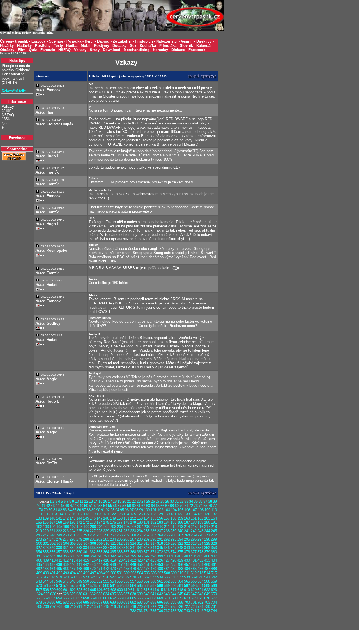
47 (72, 506)
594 (200, 585)
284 (113, 539)
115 (67, 514)
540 (200, 577)
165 (39, 522)
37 (205, 501)
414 (79, 560)
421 (126, 560)
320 (173, 543)
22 (134, 501)
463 (46, 569)
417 (99, 560)
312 (120, 543)
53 (100, 506)
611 (133, 590)
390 (99, 556)
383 (52, 556)
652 (46, 598)
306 (79, 543)
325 (207, 543)
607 (106, 590)
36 (200, 501)
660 (99, 598)
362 (93, 552)
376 (187, 552)
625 (46, 594)
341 (133, 548)
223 (66, 531)
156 (160, 518)
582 (120, 585)
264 (160, 535)
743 (207, 611)
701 (194, 602)
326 (214, 543)
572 (52, 585)
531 (140, 577)
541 (207, 577)
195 (59, 527)
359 (72, 552)
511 (187, 573)
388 (86, 556)
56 (115, 506)
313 (126, 543)
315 (140, 543)
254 (93, 535)
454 (167, 564)
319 (167, 543)
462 (39, 569)
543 (39, 581)
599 (53, 590)
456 (180, 564)
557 (133, 581)
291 (160, 539)
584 (133, 585)
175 (106, 522)
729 (200, 606)
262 (146, 535)
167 (52, 522)
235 (146, 531)
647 (194, 594)
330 (59, 548)
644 (173, 594)
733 (140, 611)
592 (187, 585)
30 (172, 501)
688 (106, 602)
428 (173, 560)
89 (93, 510)
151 (126, 518)
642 (160, 594)
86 (79, 510)
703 (207, 602)
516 (39, 577)
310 (106, 543)
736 (160, 611)
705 (39, 606)
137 (214, 514)
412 (66, 560)
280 (86, 539)
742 (200, 611)
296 (194, 539)
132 (180, 514)
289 (146, 539)
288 (140, 539)
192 (39, 527)
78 (41, 510)
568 (207, 581)
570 (39, 585)
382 (46, 556)
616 (167, 590)
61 (139, 506)
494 (73, 573)
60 (134, 506)
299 (214, 539)
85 (74, 510)
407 (214, 556)
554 (113, 581)
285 (120, 539)
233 (133, 531)
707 (53, 606)
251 (72, 535)
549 (79, 581)
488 (214, 569)
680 (52, 602)
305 (73, 543)
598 (46, 590)
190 (207, 522)
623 (214, 590)
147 (99, 518)
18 (115, 501)
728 (194, 606)
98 (136, 510)
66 (162, 506)
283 (106, 539)
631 (86, 594)
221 (52, 531)
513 (200, 573)
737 (167, 611)
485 (194, 569)
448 (126, 564)
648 (200, 594)
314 (133, 543)
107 (194, 510)
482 (173, 569)
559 (146, 581)
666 (140, 598)
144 (79, 518)
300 (39, 543)
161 (194, 518)
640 (146, 594)
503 (133, 573)
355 (46, 552)
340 (126, 548)
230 (113, 531)
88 (89, 510)
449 (133, 564)
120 (99, 514)
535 (167, 577)
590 (173, 585)
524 (93, 577)
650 (214, 594)
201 (100, 527)
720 (140, 606)
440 (72, 564)
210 (160, 527)
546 (59, 581)
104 (174, 510)
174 (99, 522)
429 (180, 560)
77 (215, 506)
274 (46, 539)
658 (86, 598)
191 (214, 522)
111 (41, 514)
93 (112, 510)
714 (99, 606)
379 (207, 552)
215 (194, 527)
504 (140, 573)
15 (100, 501)
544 (46, 581)
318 (160, 543)
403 (187, 556)
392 (113, 556)
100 (147, 510)
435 (39, 564)
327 (39, 548)
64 (153, 506)
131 (173, 514)
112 (47, 514)
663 (120, 598)
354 (39, 552)
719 (133, 606)
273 (39, 539)
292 (167, 539)
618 (180, 590)
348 (180, 548)
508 (167, 573)
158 (173, 518)
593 (194, 585)
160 (187, 518)
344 (153, 548)
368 (133, 552)
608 (113, 590)
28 (162, 501)
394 (126, 556)
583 (126, 585)
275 (52, 539)
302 (53, 543)
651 (39, 598)
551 (93, 581)
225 (79, 531)
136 (207, 514)
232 (126, 531)
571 (46, 585)
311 (113, 543)
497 (93, 573)
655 (66, 598)
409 (46, 560)
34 (191, 501)
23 (139, 501)
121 (106, 514)
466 (66, 569)
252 (79, 535)
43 (53, 506)
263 (153, 535)
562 (167, 581)
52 (96, 506)
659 (93, 598)
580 (106, 585)
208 (147, 527)
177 (120, 522)
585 (140, 585)
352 (207, 548)
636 (120, 594)
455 (173, 564)
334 (86, 548)
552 (99, 581)
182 (153, 522)
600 (59, 590)
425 (153, 560)
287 (133, 539)
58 (124, 506)
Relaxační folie (14, 91)
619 (187, 590)
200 (93, 527)
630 (79, 594)
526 (106, 577)
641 (153, 594)
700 (187, 602)
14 (96, 501)
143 (72, 518)
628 (66, 594)
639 (140, 594)
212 (173, 527)
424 (146, 560)
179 (133, 522)
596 (214, 585)
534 (160, 577)
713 (93, 606)
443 (93, 564)
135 (200, 514)
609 (120, 590)
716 (113, 606)
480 (160, 569)
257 (113, 535)
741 (194, 611)
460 (207, 564)
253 (86, 535)
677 (214, 598)
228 (99, 531)
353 (214, 548)
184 (167, 522)
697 (167, 602)
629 (72, 594)
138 (39, 518)
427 (167, 560)
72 (191, 506)
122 (113, 514)
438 (59, 564)
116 (73, 514)
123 (120, 514)
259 (126, 535)
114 (60, 514)
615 (160, 590)
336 (99, 548)
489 (39, 573)
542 (214, 577)
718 (126, 606)
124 (126, 514)
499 (106, 573)
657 (79, 598)
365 (113, 552)
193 (46, 527)
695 (153, 602)
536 (173, 577)
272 (214, 535)
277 (66, 539)
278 (72, 539)
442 (86, 564)
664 (126, 598)
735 (153, 611)
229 (106, 531)
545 (52, 581)
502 (127, 573)
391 (106, 556)
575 (72, 585)
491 (53, 573)
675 (200, 598)
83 (65, 510)
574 (66, 585)
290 (153, 539)
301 (46, 543)
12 (86, 501)
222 (59, 531)
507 (160, 573)
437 (52, 564)
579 (99, 585)
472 (106, 569)
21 (129, 501)
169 (66, 522)
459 (200, 564)
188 (194, 522)
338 (113, 548)
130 (167, 514)
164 (214, 518)
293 (173, 539)
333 (79, 548)
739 (180, 611)
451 (146, 564)
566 (194, 581)
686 (93, 602)
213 (180, 527)
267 (180, 535)
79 (46, 510)
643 (167, 594)
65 (158, 506)
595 (207, 585)
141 (59, 518)
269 (194, 535)
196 (66, 527)
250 (66, 535)
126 (140, 514)
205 (127, 527)
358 (66, 552)
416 (93, 560)
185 (173, 522)
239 (173, 531)
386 (72, 556)
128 (153, 514)
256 (106, 535)
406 (207, 556)
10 (77, 501)
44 (57, 506)
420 (120, 560)
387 (79, 556)
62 (143, 506)
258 (120, 535)
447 (120, 564)
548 (72, 581)
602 (73, 590)
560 (153, 581)
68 (172, 506)
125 (133, 514)
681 (59, 602)
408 (39, 560)
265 (167, 535)
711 (79, 606)
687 (99, 602)
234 (140, 531)
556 (126, 581)
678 (39, 602)
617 (173, 590)
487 (207, 569)
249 (59, 535)
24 (143, 501)
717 (120, 606)
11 (81, 501)
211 (167, 527)
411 (59, 560)
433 (207, 560)
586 (146, 585)
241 (187, 531)
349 (187, 548)
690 (120, 602)
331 (66, 548)
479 (153, 569)
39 (215, 501)
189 (200, 522)
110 (214, 510)
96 (127, 510)
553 (106, 581)
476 (133, 569)
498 (100, 573)
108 (201, 510)
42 (48, 506)
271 (207, 535)
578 (93, 585)
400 (167, 556)
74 (200, 506)
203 (113, 527)
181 (146, 522)
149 (113, 518)
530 (133, 577)
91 (103, 510)
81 (55, 510)
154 (146, 518)
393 (120, 556)
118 (86, 514)
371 (153, 552)
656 (72, 598)
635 (113, 594)
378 (200, 552)
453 (160, 564)
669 (160, 598)
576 (79, 585)
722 (153, 606)
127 (146, 514)
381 (39, 556)
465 (59, 569)
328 (46, 548)
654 (59, 598)
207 (140, 527)
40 (38, 506)
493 (66, 573)
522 (79, 577)
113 (54, 514)
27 (158, 501)
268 (187, 535)
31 (177, 501)
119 (93, 514)
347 (173, 548)
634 (106, 594)
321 (180, 543)
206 (133, 527)
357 (59, 552)
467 (72, 569)
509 (174, 573)
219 (39, 531)
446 (113, 564)
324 (200, 543)
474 (120, 569)
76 (210, 506)
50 (86, 506)
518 (52, 577)
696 (160, 602)
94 (117, 510)
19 (119, 501)
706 (46, 606)
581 (113, 585)
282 (99, 539)
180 (140, 522)
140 (52, 518)
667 (146, 598)
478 (146, 569)
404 (194, 556)
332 (72, 548)
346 (167, 548)
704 (214, 602)
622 (207, 590)
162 (200, 518)
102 (160, 510)
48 (77, 506)
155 (153, 518)
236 (153, 531)
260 (133, 535)
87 (84, 510)
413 (72, 560)
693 (140, 602)
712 (86, 606)
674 (194, 598)
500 (113, 573)
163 (207, 518)
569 (214, 581)
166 (46, 522)
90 (98, 510)
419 (113, 560)
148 (106, 518)
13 (91, 501)
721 (146, 606)
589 (167, 585)
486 (200, 569)
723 (160, 606)
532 (146, 577)
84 (70, 510)
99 (141, 510)
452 (153, 564)
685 (86, 602)
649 (207, 594)
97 (132, 510)
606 (100, 590)
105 (180, 510)
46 (67, 506)
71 (186, 506)
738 (173, 611)
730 (207, 606)
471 (99, 569)
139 (46, 518)
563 (173, 581)
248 (52, 535)
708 (59, 606)
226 (86, 531)
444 (99, 564)
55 (110, 506)
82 (60, 510)
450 (140, 564)
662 (113, 598)
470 (93, 569)
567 (200, 581)
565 (187, 581)
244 (207, 531)
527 (113, 577)
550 (86, 581)
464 (52, 569)
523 (86, 577)
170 (72, 522)
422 (133, 560)
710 (73, 606)
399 (160, 556)
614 (153, 590)
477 (140, 569)
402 (180, 556)
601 (66, 590)
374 (173, 552)
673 (187, 598)
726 (180, 606)
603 (79, 590)
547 (66, 581)
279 (79, 539)
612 (140, 590)
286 (126, 539)
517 (46, 577)
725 (173, 606)
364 (106, 552)
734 (146, 611)
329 (52, 548)
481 (167, 569)
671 (173, 598)
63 (148, 506)
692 (133, 602)
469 (86, 569)
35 (196, 501)
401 (173, 556)
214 (187, 527)
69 (177, 506)
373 (167, 552)
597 (39, 590)
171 (79, 522)
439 (66, 564)
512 (194, 573)
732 (133, 611)
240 (180, 531)
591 (180, 585)
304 (66, 543)
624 (40, 594)
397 (146, 556)
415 (86, 560)
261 (140, 535)
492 (59, 573)
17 (110, 501)
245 (214, 531)
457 (187, 564)
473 (113, 569)
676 (207, 598)
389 (93, 556)
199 (86, 527)
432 (200, 560)
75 (205, 506)
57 (119, 506)
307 (86, 543)
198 (79, 527)
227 (93, 531)
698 (173, 602)
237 (160, 531)
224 (72, 531)
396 (140, 556)
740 (187, 611)
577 (86, 585)
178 (126, 522)
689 (113, 602)
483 (180, 569)
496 (86, 573)
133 (187, 514)
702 (200, 602)
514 (207, 573)
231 (120, 531)
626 (53, 594)
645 (180, 594)
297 (200, 539)
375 (180, 552)
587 (153, 585)
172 (86, 522)
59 (129, 506)
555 (120, 581)
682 (66, 602)
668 (153, 598)
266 (173, 535)
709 (66, 606)
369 (140, 552)
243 (200, 531)
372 (160, 552)
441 (79, 564)
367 (126, 552)
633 (99, 594)
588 (160, 585)
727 (187, 606)
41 (43, 506)
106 (187, 510)
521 (72, 577)
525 (99, 577)
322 (187, 543)
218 (214, 527)
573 (59, 585)
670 (167, 598)
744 (214, 611)
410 (53, 560)
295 (187, 539)
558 (140, 581)
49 (81, 506)
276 (59, 539)
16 (105, 501)
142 (66, 518)
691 (126, 602)
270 (200, 535)
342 (140, 548)
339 (120, 548)
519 (59, 577)
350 (194, 548)
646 (187, 594)
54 (105, 506)
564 (180, 581)
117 (80, 514)
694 (146, 602)
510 (180, 573)
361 (86, 552)
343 (146, 548)
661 (106, 598)
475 (126, 569)
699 (180, 602)
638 (133, 594)
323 (194, 543)
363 (99, 552)
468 (79, 569)
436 (46, 564)
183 (160, 522)
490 (46, 573)
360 (79, 552)
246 (39, 535)
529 (126, 577)
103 (167, 510)
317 (153, 543)
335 (93, 548)
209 (154, 527)
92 (108, 510)
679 (46, 602)
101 (154, 510)
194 (53, 527)
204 (120, 527)
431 (194, 560)
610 (127, 590)
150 (120, 518)
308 (93, 543)
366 (120, 552)
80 (50, 510)
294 (180, 539)
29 (167, 501)
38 (210, 501)
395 (133, 556)
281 (93, 539)
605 (93, 590)
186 (180, 522)
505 (147, 573)
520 (66, 577)
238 (167, 531)
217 (207, 527)
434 (214, 560)
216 (200, 527)
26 (153, 501)
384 (59, 556)
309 (100, 543)
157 (167, 518)
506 (154, 573)
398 (153, 556)
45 (62, 506)
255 (99, 535)
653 (52, 598)
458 (194, 564)
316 (146, 543)
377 (194, 552)
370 (146, 552)
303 (59, 543)
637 (126, 594)
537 (180, 577)
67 (167, 506)
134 (194, 514)
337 (106, 548)
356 (52, 552)
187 (187, 522)
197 (73, 527)
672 (180, 598)
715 (106, 606)
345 (160, 548)
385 (66, 556)
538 (187, 577)
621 (200, 590)
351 (200, 548)
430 (187, 560)
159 (180, 518)
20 (124, 501)
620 (194, 590)
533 (153, 577)
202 (106, 527)
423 (140, 560)
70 (181, 506)
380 (214, 552)
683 (72, 602)
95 (122, 510)
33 (186, 501)
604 (86, 590)
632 (93, 594)
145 (86, 518)
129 (160, 514)
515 (214, 573)
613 (146, 590)
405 (200, 556)
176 (113, 522)
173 (93, 522)
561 (160, 581)
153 (140, 518)
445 (106, 564)
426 (160, 560)
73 (196, 506)
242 (194, 531)
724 (167, 606)
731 (214, 606)
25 (148, 501)
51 (91, 506)
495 (79, 573)
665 (133, 598)
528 (120, 577)
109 (207, 510)
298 (207, 539)
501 (120, 573)
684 (79, 602)
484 (187, 569)
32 (181, 501)
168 (59, 522)
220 (46, 531)
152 (133, 518)
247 (46, 535)
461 (214, 564)
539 (194, 577)
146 (93, 518)
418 (106, 560)
